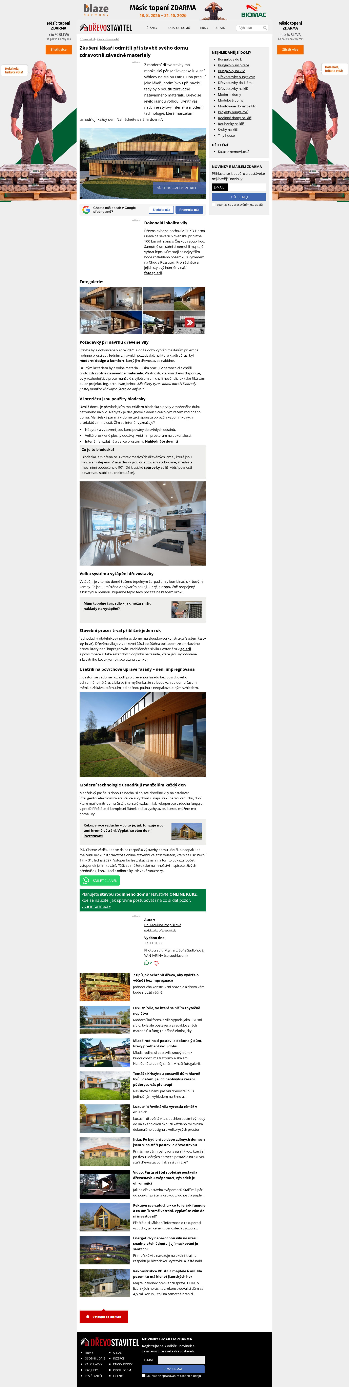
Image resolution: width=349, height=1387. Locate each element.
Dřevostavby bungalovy (236, 76)
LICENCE (118, 1376)
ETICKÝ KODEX (122, 1364)
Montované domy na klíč (237, 106)
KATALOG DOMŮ (179, 28)
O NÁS (117, 1352)
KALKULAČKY (93, 1364)
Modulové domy (231, 100)
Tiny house (226, 135)
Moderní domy (229, 94)
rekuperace (167, 803)
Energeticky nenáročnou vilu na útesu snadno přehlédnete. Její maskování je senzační (165, 1243)
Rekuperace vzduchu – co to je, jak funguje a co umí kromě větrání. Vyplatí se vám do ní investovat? (169, 1211)
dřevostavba (150, 360)
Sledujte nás (161, 209)
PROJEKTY (91, 1370)
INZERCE (119, 1358)
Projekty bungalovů (233, 112)
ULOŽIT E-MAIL (173, 1369)
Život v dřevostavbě (108, 39)
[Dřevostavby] (106, 27)
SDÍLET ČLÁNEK (105, 880)
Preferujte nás (189, 209)
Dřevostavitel (87, 39)
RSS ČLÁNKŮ (93, 1376)
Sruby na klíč (228, 129)
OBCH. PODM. (122, 1370)
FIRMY (89, 1352)
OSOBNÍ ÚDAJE (95, 1358)
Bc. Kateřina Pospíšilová (162, 925)
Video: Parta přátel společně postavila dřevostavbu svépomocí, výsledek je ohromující (165, 1178)
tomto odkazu (173, 860)
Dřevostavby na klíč (233, 88)
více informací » (96, 906)
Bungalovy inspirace (233, 65)
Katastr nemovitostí (233, 151)
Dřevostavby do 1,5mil (235, 82)
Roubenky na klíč (231, 123)
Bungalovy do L (230, 59)
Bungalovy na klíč (231, 71)
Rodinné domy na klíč (234, 117)
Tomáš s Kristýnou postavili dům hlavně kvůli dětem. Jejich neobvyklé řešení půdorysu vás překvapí (166, 1079)
